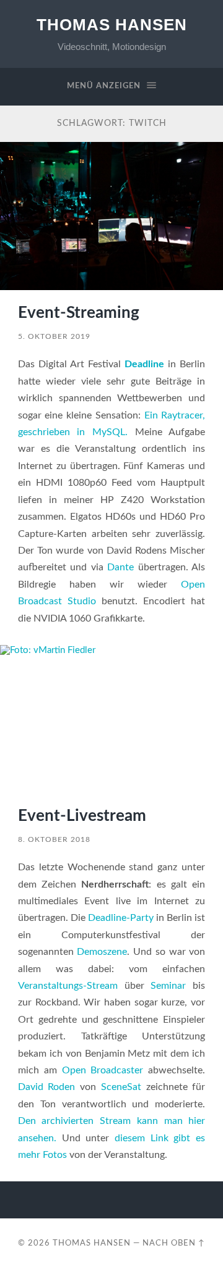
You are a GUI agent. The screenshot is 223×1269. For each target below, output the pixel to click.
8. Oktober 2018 (54, 839)
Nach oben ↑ (173, 1243)
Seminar (168, 986)
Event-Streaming (78, 313)
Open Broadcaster (103, 1070)
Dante (120, 567)
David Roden (47, 1087)
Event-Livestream (82, 816)
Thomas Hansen (112, 24)
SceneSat (121, 1087)
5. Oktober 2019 (54, 336)
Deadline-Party (121, 918)
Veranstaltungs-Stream (68, 986)
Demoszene (102, 952)
